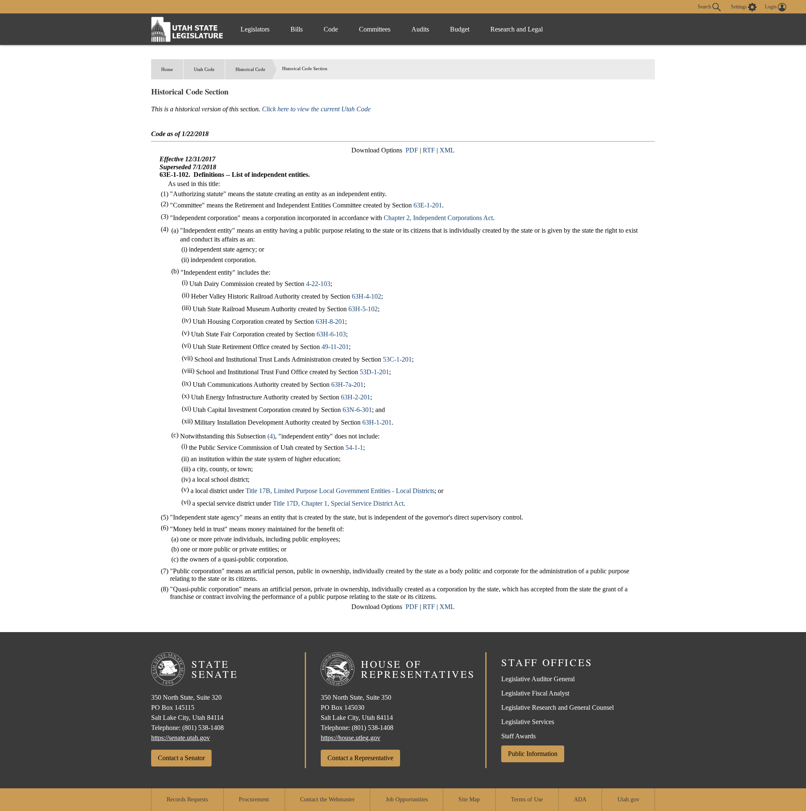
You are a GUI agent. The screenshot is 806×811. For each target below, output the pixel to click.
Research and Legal (516, 29)
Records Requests (187, 799)
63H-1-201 (377, 422)
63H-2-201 (355, 397)
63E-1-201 (427, 205)
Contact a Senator (181, 757)
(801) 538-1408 (203, 727)
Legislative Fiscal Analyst (535, 693)
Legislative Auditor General (538, 678)
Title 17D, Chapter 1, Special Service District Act (338, 503)
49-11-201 (335, 346)
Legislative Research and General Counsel (557, 707)
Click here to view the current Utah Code (316, 109)
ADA (580, 799)
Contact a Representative (360, 757)
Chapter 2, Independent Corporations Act (438, 217)
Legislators (255, 29)
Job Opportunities (407, 799)
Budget (459, 29)
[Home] (187, 29)
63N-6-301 (357, 409)
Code (331, 29)
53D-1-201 (374, 371)
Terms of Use (527, 799)
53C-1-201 (397, 359)
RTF (429, 150)
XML (447, 150)
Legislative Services (527, 721)
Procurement (254, 799)
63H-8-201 (330, 321)
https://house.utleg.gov (350, 737)
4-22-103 (318, 283)
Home (167, 69)
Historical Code (250, 69)
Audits (420, 29)
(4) (271, 436)
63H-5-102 (363, 308)
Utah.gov (628, 799)
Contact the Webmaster (327, 799)
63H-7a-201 (347, 384)
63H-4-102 (366, 296)
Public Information (532, 753)
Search (705, 6)
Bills (296, 29)
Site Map (469, 799)
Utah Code (204, 69)
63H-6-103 (331, 334)
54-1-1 (354, 447)
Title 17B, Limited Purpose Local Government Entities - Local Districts (340, 490)
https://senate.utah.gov (180, 737)
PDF (412, 150)
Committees (374, 29)
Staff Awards (518, 736)
